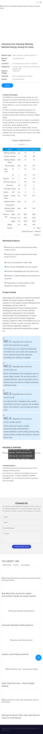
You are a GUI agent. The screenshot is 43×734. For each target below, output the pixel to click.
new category (25, 565)
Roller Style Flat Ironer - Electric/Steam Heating (18, 684)
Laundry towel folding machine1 (15, 654)
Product (16, 565)
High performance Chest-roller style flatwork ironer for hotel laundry (21, 716)
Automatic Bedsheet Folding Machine (17, 625)
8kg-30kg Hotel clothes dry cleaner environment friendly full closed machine (19, 594)
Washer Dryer (6, 565)
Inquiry (7, 85)
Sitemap (7, 730)
